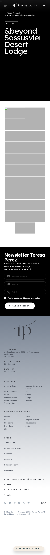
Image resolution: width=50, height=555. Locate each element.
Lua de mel (8, 423)
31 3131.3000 (9, 364)
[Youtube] (28, 503)
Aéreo (7, 484)
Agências (8, 459)
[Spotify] (5, 503)
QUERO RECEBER (19, 306)
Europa (28, 398)
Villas (8, 495)
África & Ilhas (10, 386)
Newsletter (8, 470)
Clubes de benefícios (16, 490)
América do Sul (10, 391)
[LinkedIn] (19, 503)
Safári (27, 426)
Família (7, 417)
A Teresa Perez (10, 443)
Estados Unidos (10, 398)
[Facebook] (10, 503)
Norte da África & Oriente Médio (11, 402)
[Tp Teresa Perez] (25, 5)
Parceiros (8, 454)
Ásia (27, 391)
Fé (5, 420)
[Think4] (43, 503)
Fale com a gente (11, 465)
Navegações (30, 423)
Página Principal (13, 13)
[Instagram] (15, 503)
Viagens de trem (32, 420)
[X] (24, 503)
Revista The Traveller (12, 448)
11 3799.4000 (9, 356)
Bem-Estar (8, 426)
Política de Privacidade (9, 513)
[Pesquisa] (44, 5)
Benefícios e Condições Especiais (24, 479)
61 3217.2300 (9, 372)
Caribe (28, 394)
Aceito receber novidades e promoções (24, 298)
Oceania (28, 401)
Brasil (6, 394)
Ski (5, 429)
